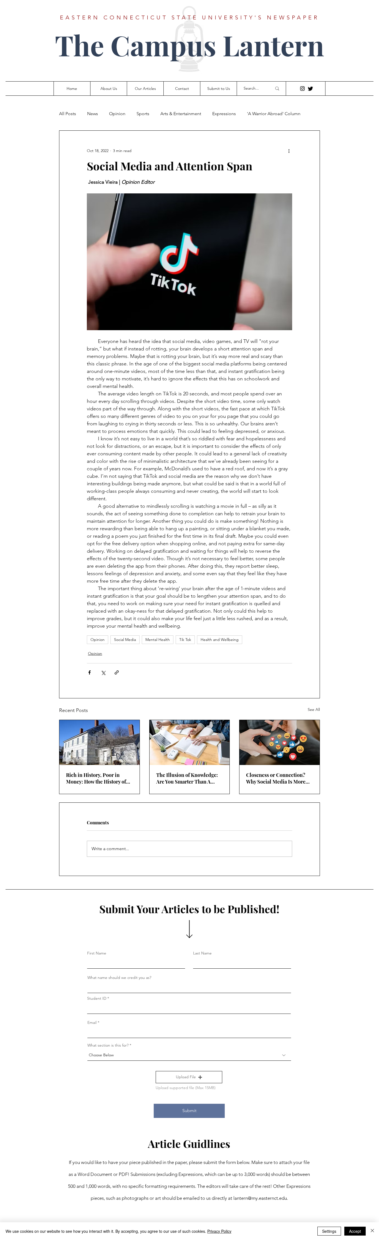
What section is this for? (107, 1045)
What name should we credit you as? (119, 977)
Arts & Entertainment (180, 113)
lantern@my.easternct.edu (260, 1198)
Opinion (117, 113)
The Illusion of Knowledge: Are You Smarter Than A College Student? (187, 778)
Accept (355, 1231)
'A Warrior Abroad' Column (273, 113)
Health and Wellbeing (220, 639)
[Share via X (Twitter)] (103, 672)
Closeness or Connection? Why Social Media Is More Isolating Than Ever (275, 778)
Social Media (125, 639)
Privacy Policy (219, 1231)
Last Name (202, 953)
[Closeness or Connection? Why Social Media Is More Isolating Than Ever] (279, 742)
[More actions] (288, 150)
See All (314, 709)
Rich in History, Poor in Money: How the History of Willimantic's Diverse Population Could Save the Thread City (96, 778)
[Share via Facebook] (89, 672)
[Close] (372, 1231)
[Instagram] (302, 88)
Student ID (96, 998)
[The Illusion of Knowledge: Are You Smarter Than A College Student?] (190, 742)
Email (92, 1022)
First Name (96, 953)
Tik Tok (185, 639)
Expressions (224, 113)
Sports (143, 113)
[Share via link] (116, 672)
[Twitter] (310, 88)
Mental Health (157, 639)
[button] (189, 1077)
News (92, 113)
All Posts (67, 113)
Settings (329, 1231)
